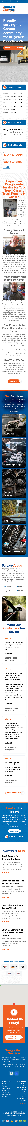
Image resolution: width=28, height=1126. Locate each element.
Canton (8, 586)
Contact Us (6, 1092)
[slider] (8, 638)
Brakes (14, 365)
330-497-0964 (13, 154)
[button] (14, 1004)
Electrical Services (10, 369)
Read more (5, 872)
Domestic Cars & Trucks (15, 367)
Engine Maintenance (14, 373)
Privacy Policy (17, 1115)
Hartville (20, 590)
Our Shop (5, 1084)
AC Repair (16, 363)
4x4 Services (8, 363)
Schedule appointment (13, 1037)
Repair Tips (6, 1090)
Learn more (14, 433)
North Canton (8, 591)
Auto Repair (6, 1088)
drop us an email (14, 356)
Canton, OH (8, 653)
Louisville (21, 586)
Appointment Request (6, 1095)
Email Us (6, 167)
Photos (4, 1086)
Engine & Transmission (15, 371)
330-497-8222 (12, 162)
